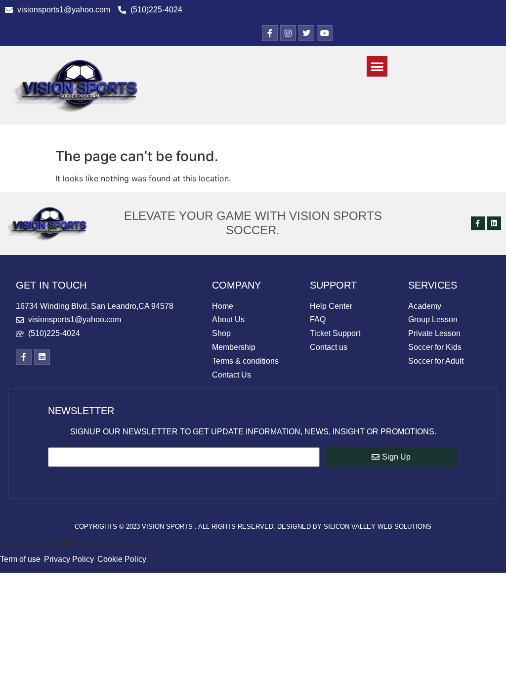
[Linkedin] (494, 223)
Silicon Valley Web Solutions (377, 526)
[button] (377, 66)
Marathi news (116, 479)
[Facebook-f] (478, 223)
